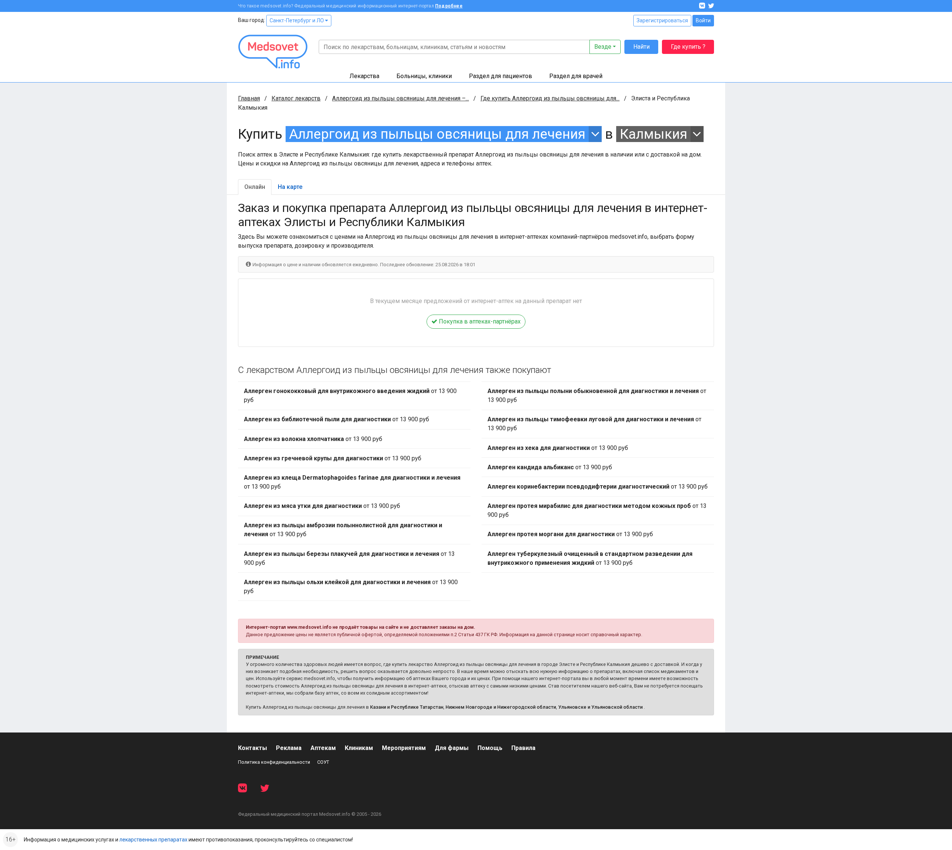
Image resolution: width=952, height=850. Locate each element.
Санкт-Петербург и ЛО (297, 20)
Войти (703, 20)
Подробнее (449, 6)
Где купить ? (688, 46)
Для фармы (452, 747)
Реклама (289, 747)
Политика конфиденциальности (274, 762)
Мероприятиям (404, 747)
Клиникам (359, 747)
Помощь (489, 747)
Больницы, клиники (424, 76)
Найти (641, 46)
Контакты (252, 747)
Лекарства (364, 76)
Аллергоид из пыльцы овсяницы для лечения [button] (437, 134)
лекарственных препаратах (153, 840)
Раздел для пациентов (500, 76)
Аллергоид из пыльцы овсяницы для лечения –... (400, 98)
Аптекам (323, 747)
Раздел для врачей (575, 76)
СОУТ (323, 762)
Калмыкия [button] (653, 134)
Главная (249, 98)
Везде (602, 46)
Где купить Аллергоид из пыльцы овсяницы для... (550, 98)
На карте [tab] (290, 186)
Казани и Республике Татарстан (406, 707)
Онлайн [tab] (254, 186)
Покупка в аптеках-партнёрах (479, 321)
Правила (523, 747)
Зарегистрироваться (662, 20)
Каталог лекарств (296, 98)
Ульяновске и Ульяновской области (600, 707)
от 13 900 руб (350, 395)
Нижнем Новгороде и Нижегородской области (501, 707)
